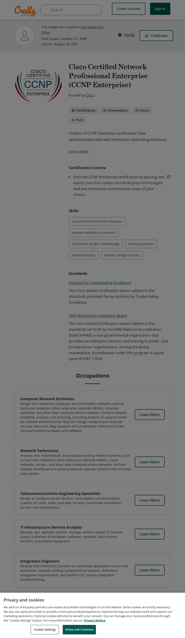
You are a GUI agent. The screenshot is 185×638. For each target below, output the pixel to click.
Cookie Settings (45, 629)
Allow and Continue (79, 629)
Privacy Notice (94, 620)
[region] (92, 615)
